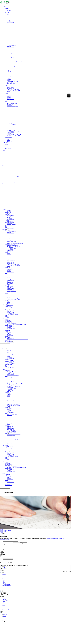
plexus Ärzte (9, 97)
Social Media (6, 162)
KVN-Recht (9, 14)
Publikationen (7, 230)
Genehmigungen (9, 105)
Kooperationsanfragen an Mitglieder (13, 158)
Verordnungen (6, 73)
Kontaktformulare (7, 173)
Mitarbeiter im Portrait (10, 342)
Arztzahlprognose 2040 (10, 157)
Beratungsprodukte (10, 282)
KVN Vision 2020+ (7, 8)
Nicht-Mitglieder (5, 142)
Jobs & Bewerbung (10, 192)
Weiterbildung (9, 54)
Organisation (7, 214)
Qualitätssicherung (10, 104)
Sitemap (3, 582)
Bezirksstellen (6, 24)
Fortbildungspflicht (10, 96)
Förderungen (9, 55)
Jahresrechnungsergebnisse (11, 31)
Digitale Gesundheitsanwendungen (12, 81)
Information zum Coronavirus (8, 137)
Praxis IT (6, 127)
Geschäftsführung (9, 21)
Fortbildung (6, 93)
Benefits (8, 333)
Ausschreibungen (9, 223)
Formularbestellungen (10, 121)
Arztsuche (6, 319)
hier (14, 562)
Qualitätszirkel (9, 108)
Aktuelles (8, 75)
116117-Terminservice (8, 321)
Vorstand (8, 20)
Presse (3, 150)
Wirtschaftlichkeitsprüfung (11, 83)
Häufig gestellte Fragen (10, 180)
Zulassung (6, 376)
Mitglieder (4, 40)
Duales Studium (7, 337)
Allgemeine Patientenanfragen (12, 175)
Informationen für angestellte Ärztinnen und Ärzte (15, 61)
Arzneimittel (9, 76)
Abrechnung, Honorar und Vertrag (10, 244)
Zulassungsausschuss (10, 88)
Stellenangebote (7, 330)
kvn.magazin (9, 46)
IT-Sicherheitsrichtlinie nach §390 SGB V (13, 135)
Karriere (3, 183)
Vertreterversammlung (10, 18)
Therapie (8, 140)
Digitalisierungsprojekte (8, 225)
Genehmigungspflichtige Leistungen (13, 89)
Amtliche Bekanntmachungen (9, 222)
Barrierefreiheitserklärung (6, 585)
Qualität (6, 101)
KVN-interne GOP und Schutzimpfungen (13, 246)
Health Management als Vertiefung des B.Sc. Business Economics (17, 199)
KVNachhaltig (9, 10)
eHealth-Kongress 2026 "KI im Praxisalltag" (14, 129)
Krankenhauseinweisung (11, 123)
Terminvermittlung (10, 70)
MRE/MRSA (9, 277)
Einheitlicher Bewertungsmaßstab (12, 66)
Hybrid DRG (9, 71)
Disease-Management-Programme (12, 106)
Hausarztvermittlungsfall (11, 182)
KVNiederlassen (9, 237)
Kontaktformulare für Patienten (5, 530)
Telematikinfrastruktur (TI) (11, 132)
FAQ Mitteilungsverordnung (8, 144)
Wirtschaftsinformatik (10, 198)
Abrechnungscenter (10, 26)
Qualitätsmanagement (10, 278)
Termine (6, 226)
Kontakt (6, 227)
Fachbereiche (9, 332)
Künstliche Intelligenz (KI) (11, 130)
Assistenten (8, 91)
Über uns (4, 6)
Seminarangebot (9, 95)
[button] (12, 566)
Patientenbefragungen (10, 109)
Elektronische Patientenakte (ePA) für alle (13, 131)
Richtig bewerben (7, 340)
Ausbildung (6, 336)
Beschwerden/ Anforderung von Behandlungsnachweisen (16, 176)
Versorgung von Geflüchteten (11, 124)
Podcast (8, 164)
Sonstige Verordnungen (10, 82)
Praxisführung (7, 285)
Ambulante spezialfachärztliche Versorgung (14, 90)
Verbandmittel (9, 79)
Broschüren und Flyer (10, 47)
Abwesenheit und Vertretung (11, 125)
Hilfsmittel (8, 78)
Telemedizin (9, 133)
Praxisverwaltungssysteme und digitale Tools (14, 134)
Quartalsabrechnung (10, 67)
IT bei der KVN (7, 331)
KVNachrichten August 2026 (11, 45)
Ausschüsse (8, 19)
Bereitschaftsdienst (7, 146)
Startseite (3, 580)
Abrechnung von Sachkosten (11, 68)
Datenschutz (9, 287)
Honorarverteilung (10, 69)
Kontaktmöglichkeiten (10, 39)
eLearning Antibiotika (10, 99)
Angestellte (6, 242)
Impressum (4, 583)
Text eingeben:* (3, 568)
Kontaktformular (3, 531)
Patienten (4, 165)
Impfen (8, 139)
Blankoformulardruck (10, 122)
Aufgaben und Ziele (7, 12)
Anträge (6, 85)
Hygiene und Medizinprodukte (12, 103)
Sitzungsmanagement (10, 22)
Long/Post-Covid (9, 141)
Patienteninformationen (8, 325)
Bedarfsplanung (9, 53)
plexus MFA (9, 98)
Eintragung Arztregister (10, 87)
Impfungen (8, 80)
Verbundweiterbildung (10, 56)
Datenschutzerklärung (6, 584)
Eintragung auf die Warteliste (11, 57)
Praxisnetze (8, 115)
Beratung (6, 281)
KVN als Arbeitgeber (8, 341)
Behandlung (9, 181)
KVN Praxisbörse (10, 283)
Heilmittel (8, 77)
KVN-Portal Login (15, 487)
